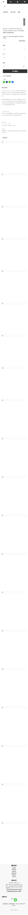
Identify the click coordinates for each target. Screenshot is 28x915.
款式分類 (13, 12)
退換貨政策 (14, 873)
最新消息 (14, 875)
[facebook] (7, 82)
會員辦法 (14, 869)
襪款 (19, 12)
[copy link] (12, 82)
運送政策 (14, 871)
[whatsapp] (10, 82)
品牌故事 (14, 868)
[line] (4, 82)
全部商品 (5, 12)
